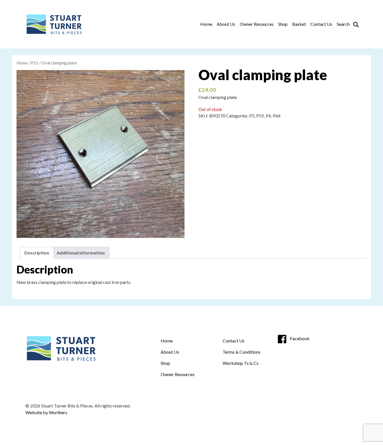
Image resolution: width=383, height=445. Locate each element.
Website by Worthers (46, 412)
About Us (226, 24)
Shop (283, 24)
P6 (268, 115)
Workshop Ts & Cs (241, 363)
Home (206, 24)
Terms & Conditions (241, 351)
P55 (34, 62)
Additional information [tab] (81, 252)
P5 (252, 115)
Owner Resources (257, 24)
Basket (299, 24)
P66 (277, 115)
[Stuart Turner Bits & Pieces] (54, 24)
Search (343, 24)
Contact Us (321, 24)
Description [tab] (36, 252)
